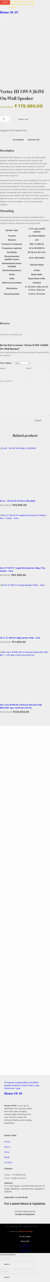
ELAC (12, 130)
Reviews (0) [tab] (34, 139)
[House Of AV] (25, 4)
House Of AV (9, 12)
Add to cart (23, 119)
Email (29, 368)
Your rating (6, 363)
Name (3, 368)
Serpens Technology (25, 1231)
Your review (6, 381)
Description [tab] (18, 139)
